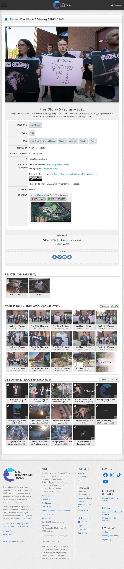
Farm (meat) (35, 124)
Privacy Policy (8, 531)
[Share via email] (64, 257)
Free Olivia (34, 141)
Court (92, 141)
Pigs (32, 132)
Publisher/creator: (37, 164)
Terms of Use (8, 535)
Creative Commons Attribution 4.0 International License (77, 174)
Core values (47, 507)
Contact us (46, 518)
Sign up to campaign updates (110, 499)
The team (46, 499)
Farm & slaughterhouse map (84, 504)
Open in (38, 199)
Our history (46, 503)
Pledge (105, 532)
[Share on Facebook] (54, 257)
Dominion (84, 492)
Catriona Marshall (49, 168)
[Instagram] (112, 475)
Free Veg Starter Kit (110, 535)
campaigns (20, 523)
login (68, 240)
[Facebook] (105, 475)
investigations (9, 526)
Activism (73, 141)
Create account (84, 529)
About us (45, 495)
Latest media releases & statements (112, 513)
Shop (80, 480)
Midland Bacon (49, 141)
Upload (114, 305)
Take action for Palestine (13, 541)
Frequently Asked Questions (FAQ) (56, 510)
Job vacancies (47, 514)
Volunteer (82, 476)
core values (27, 518)
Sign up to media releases (109, 519)
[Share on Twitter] (59, 257)
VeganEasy (106, 539)
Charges (62, 141)
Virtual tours (83, 510)
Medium (58, 243)
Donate (81, 473)
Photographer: (35, 168)
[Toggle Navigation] (4, 5)
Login (80, 525)
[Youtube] (105, 481)
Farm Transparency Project (57, 164)
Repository (86, 498)
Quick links (82, 533)
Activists (83, 141)
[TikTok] (119, 475)
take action (23, 526)
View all (104, 305)
